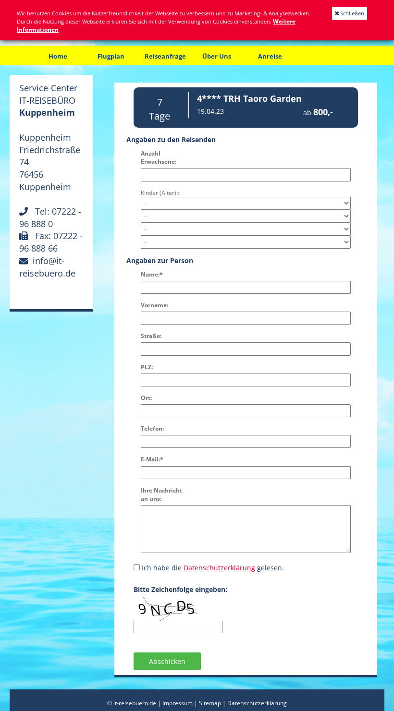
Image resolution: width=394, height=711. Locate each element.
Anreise (270, 56)
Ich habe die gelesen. (213, 567)
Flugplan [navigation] (111, 56)
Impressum (177, 703)
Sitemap (210, 703)
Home (58, 56)
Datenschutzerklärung (219, 567)
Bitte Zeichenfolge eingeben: (180, 589)
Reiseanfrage (165, 56)
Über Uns (216, 56)
